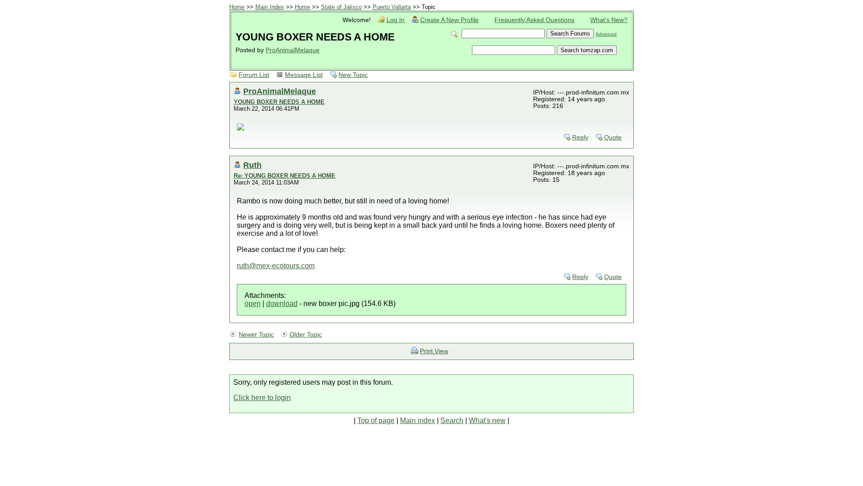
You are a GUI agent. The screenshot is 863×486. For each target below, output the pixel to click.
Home (237, 7)
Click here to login (262, 397)
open (253, 303)
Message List (304, 75)
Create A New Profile (449, 20)
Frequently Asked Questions (534, 20)
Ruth (252, 165)
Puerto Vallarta (392, 7)
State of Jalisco (341, 7)
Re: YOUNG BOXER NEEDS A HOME (284, 175)
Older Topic (305, 334)
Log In (396, 20)
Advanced (606, 34)
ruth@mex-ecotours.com (276, 266)
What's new (487, 420)
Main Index (269, 7)
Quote (613, 137)
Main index (417, 420)
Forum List (254, 75)
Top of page (376, 420)
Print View (434, 351)
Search (451, 420)
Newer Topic (256, 334)
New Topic (353, 75)
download (282, 303)
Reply (580, 137)
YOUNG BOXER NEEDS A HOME (279, 102)
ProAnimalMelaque (293, 50)
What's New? (608, 20)
